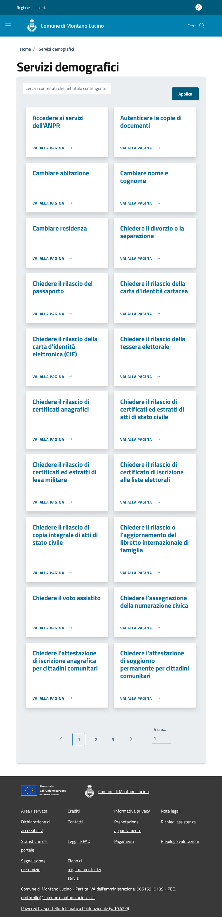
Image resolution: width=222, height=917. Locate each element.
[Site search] (202, 25)
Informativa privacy (132, 811)
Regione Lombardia (32, 7)
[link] (53, 148)
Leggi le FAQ (79, 841)
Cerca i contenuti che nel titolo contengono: (65, 88)
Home (25, 49)
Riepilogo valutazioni (180, 841)
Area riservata (34, 811)
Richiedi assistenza (178, 822)
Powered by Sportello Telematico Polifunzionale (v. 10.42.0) (75, 908)
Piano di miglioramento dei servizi (84, 869)
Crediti (74, 811)
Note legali (171, 811)
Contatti (75, 822)
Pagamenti (124, 841)
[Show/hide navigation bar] (8, 25)
